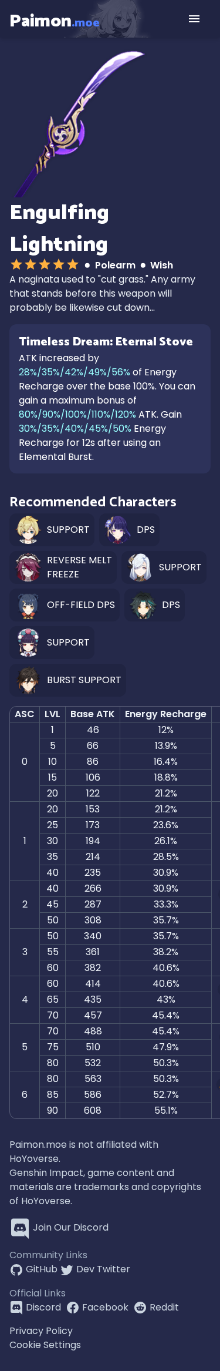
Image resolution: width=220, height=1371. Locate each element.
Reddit (164, 1307)
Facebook (105, 1307)
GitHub (41, 1269)
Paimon (54, 21)
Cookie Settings (45, 1345)
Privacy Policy (41, 1331)
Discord (43, 1307)
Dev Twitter (103, 1269)
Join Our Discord (71, 1227)
